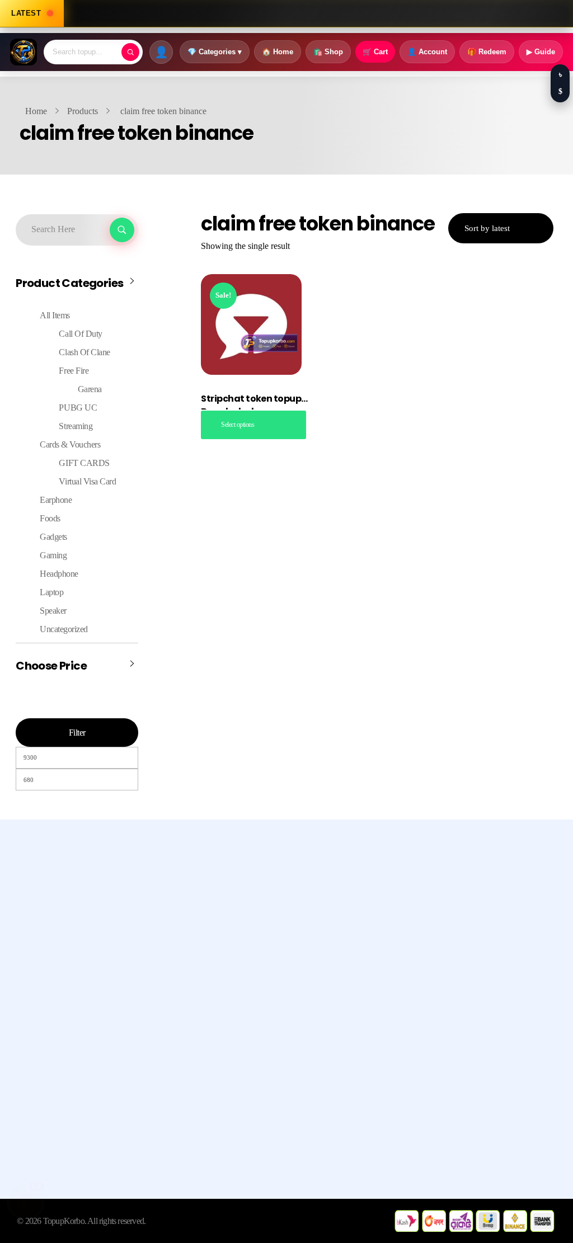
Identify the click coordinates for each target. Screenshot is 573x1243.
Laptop (51, 592)
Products (82, 111)
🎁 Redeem (486, 52)
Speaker (53, 610)
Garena (90, 389)
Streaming (75, 426)
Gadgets (53, 537)
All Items (55, 315)
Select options (237, 425)
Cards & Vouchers (70, 444)
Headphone (59, 573)
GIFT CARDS (84, 463)
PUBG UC (78, 407)
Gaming (53, 555)
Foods (50, 518)
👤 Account (427, 52)
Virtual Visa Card (87, 481)
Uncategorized (64, 629)
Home (36, 111)
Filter (77, 732)
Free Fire (73, 370)
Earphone (56, 500)
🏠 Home (277, 52)
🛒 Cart (375, 52)
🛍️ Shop (328, 52)
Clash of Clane (84, 352)
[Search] (130, 52)
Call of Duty (80, 333)
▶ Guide (541, 52)
